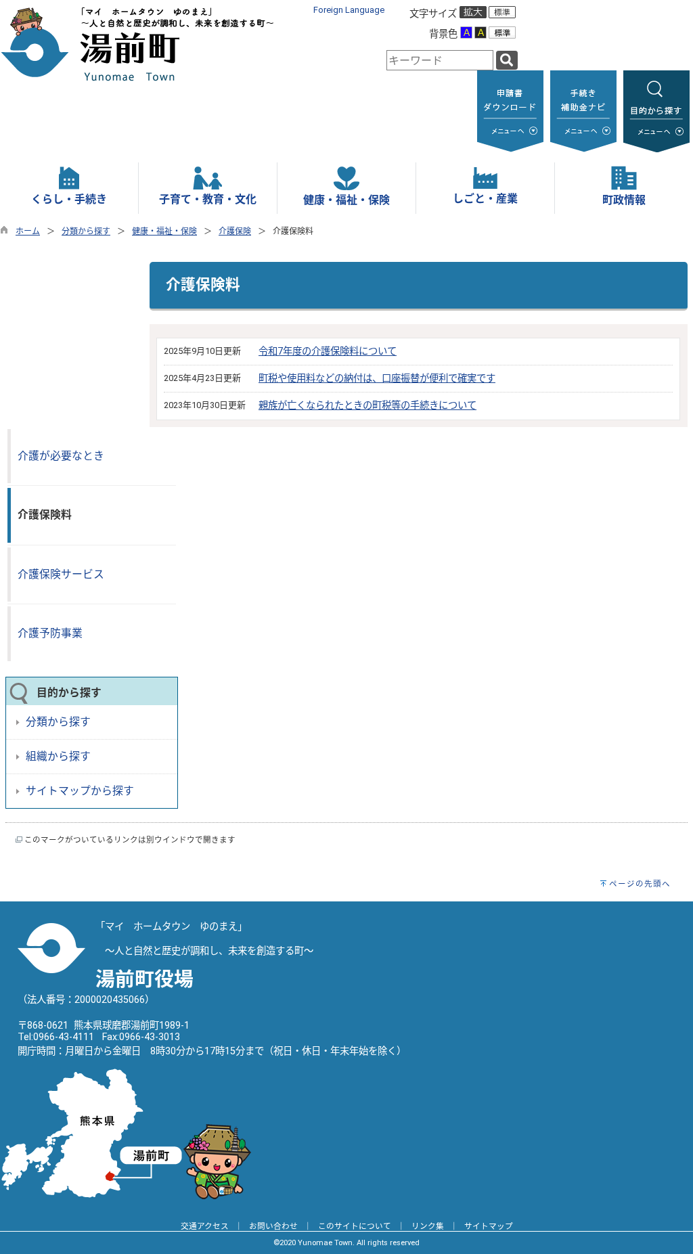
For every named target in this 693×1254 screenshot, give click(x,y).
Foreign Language (348, 10)
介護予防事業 (50, 633)
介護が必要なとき (61, 455)
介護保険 (235, 231)
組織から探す (58, 756)
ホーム (28, 231)
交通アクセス (205, 1226)
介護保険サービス (61, 574)
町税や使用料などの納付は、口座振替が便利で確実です (377, 378)
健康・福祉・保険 (164, 231)
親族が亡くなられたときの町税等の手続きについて (367, 405)
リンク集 (427, 1226)
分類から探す (86, 231)
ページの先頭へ (640, 884)
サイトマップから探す (80, 790)
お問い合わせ (273, 1226)
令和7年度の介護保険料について (328, 351)
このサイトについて (354, 1226)
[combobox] (440, 60)
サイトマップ (488, 1226)
